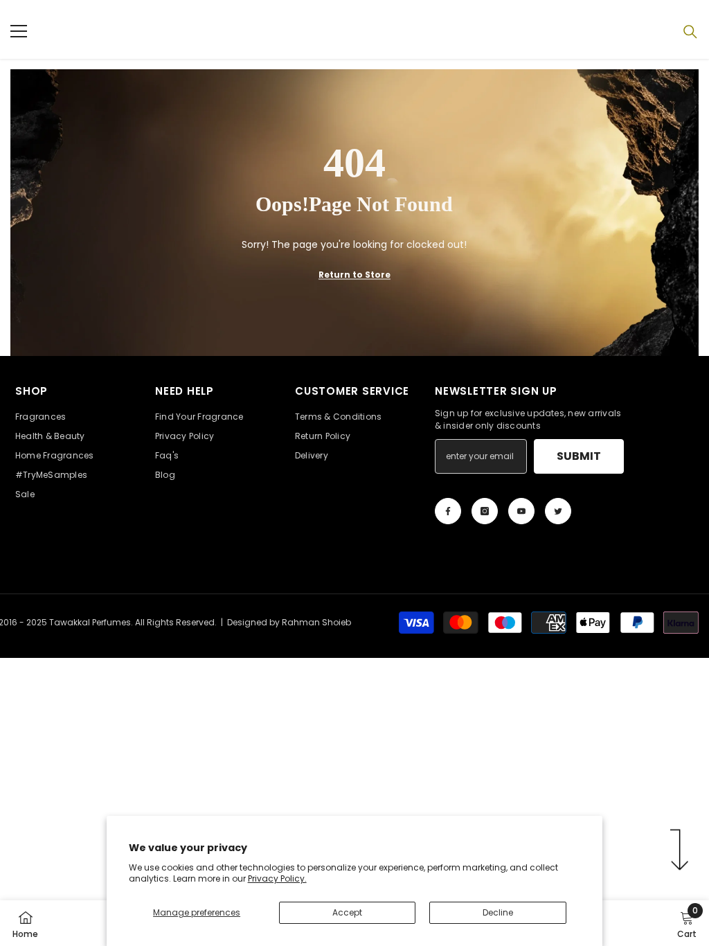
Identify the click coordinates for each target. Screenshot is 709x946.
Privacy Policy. (277, 878)
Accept (347, 912)
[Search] (690, 32)
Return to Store (354, 274)
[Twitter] (558, 511)
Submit (579, 456)
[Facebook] (448, 511)
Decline (498, 912)
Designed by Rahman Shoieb (289, 622)
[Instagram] (485, 511)
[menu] (18, 31)
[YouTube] (521, 511)
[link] (687, 923)
